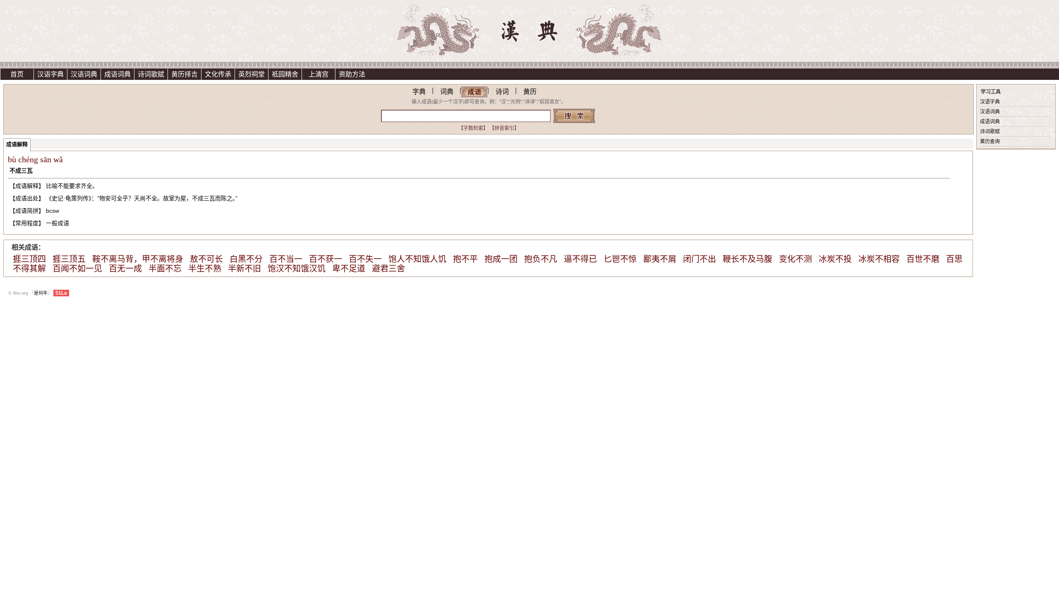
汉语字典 (50, 74)
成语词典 (117, 74)
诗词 (502, 91)
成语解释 (17, 144)
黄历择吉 (184, 74)
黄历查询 (990, 141)
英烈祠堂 (251, 74)
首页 (17, 74)
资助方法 (352, 74)
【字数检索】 (473, 128)
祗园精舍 (285, 74)
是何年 (41, 293)
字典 (419, 91)
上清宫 (318, 74)
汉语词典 (84, 74)
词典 (446, 91)
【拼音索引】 (504, 128)
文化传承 (218, 74)
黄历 (530, 91)
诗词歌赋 (151, 74)
